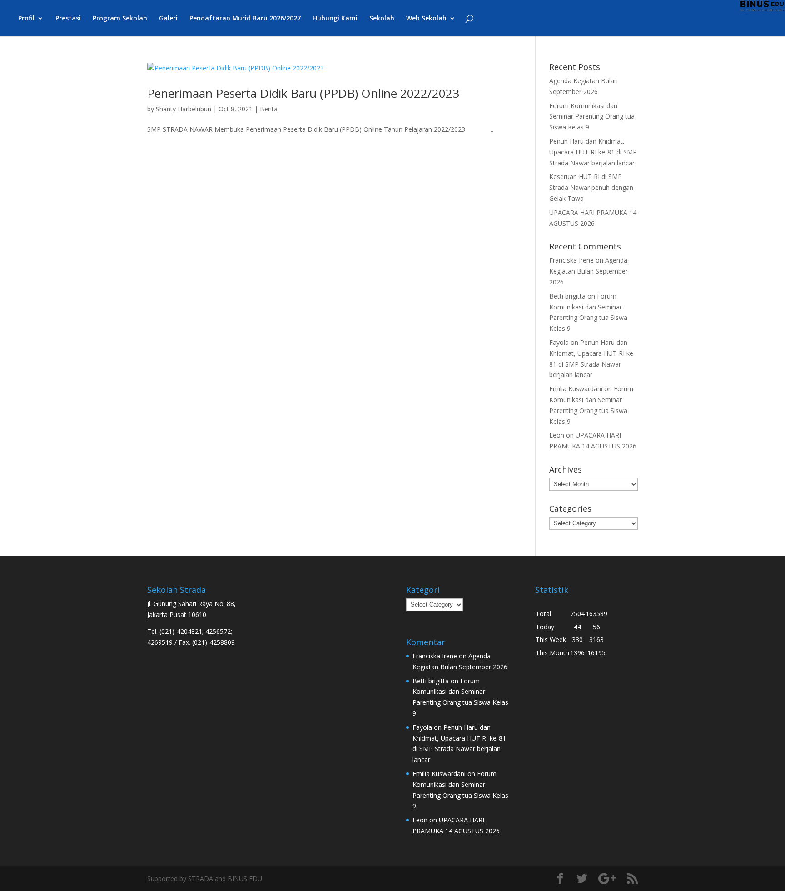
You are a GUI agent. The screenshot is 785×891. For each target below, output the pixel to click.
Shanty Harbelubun (183, 109)
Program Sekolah (120, 18)
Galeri (168, 18)
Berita (269, 109)
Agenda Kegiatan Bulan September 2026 (588, 271)
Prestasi (68, 18)
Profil (26, 18)
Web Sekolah (426, 18)
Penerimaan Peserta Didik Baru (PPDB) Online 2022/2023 (303, 93)
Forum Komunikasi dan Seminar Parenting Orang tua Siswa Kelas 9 (592, 116)
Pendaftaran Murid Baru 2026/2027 (245, 18)
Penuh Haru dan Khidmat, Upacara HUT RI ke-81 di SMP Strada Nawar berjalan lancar (593, 152)
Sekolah (381, 18)
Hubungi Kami (335, 18)
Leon (556, 435)
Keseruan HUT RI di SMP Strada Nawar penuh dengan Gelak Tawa (591, 187)
